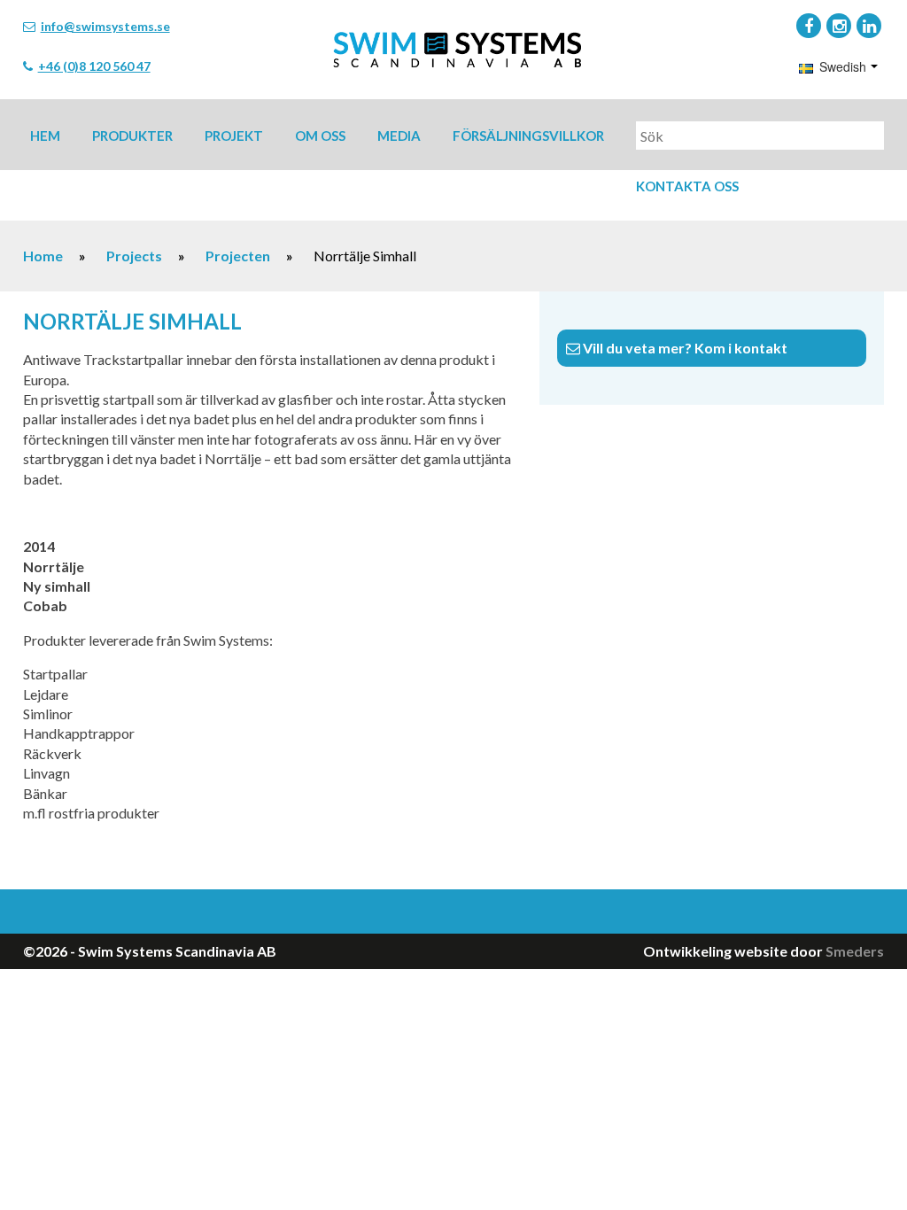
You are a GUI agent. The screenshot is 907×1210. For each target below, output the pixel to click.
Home (43, 255)
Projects (134, 255)
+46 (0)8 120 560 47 (94, 66)
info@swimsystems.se (105, 26)
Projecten (237, 255)
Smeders (855, 950)
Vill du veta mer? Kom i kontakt (683, 347)
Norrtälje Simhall (132, 321)
